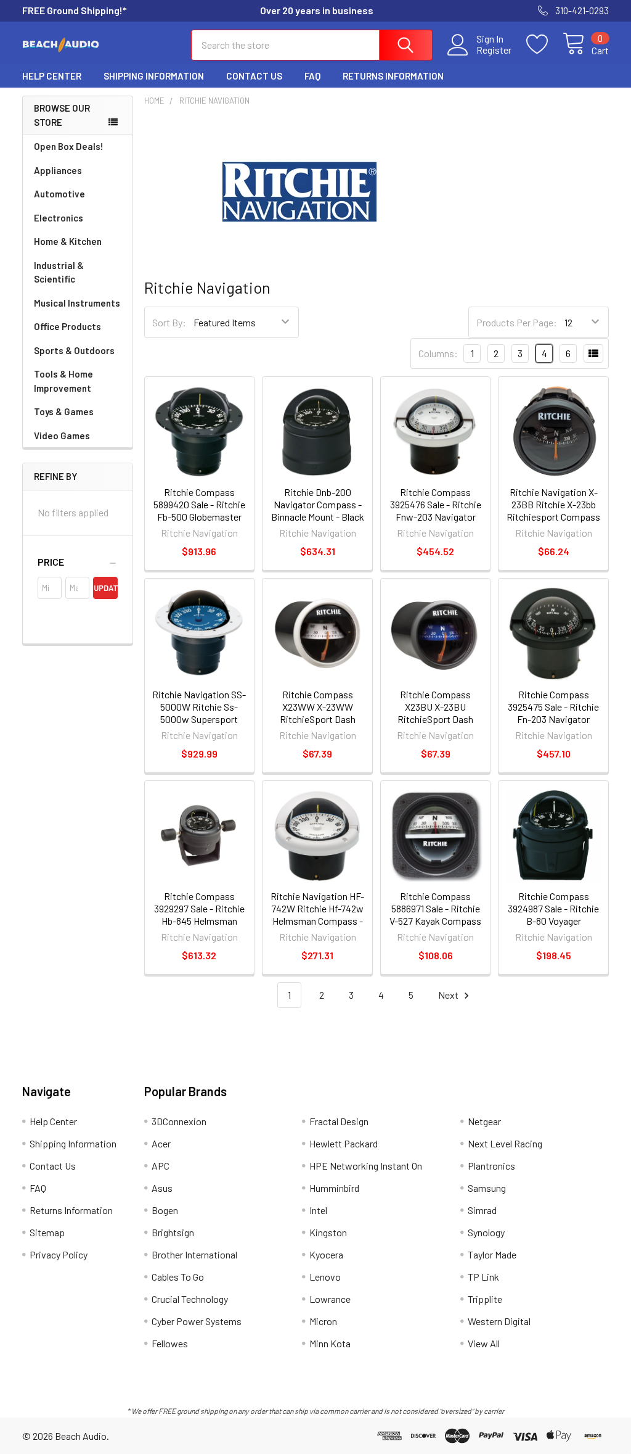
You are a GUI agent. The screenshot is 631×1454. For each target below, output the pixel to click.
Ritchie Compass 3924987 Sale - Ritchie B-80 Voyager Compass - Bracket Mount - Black (553, 920)
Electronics (58, 217)
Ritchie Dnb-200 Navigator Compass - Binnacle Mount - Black (317, 504)
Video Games (62, 435)
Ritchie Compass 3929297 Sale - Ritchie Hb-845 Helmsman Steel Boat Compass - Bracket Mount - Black (199, 920)
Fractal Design (338, 1121)
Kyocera (326, 1254)
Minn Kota (330, 1343)
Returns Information (393, 75)
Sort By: (169, 322)
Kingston (328, 1232)
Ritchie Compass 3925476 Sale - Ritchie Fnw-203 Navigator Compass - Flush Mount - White (435, 516)
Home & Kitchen (68, 241)
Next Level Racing (505, 1143)
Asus (162, 1188)
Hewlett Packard (343, 1143)
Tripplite (485, 1299)
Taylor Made (492, 1254)
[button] (78, 562)
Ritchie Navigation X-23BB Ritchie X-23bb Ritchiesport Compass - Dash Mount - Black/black (553, 516)
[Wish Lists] (544, 44)
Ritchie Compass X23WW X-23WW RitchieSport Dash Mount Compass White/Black (318, 719)
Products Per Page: (516, 322)
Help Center (51, 75)
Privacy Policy (59, 1254)
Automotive (59, 193)
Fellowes (170, 1343)
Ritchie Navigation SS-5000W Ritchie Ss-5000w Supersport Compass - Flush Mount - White (199, 719)
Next (449, 995)
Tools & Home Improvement (63, 381)
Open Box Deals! (69, 146)
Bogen (165, 1210)
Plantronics (491, 1165)
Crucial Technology (190, 1299)
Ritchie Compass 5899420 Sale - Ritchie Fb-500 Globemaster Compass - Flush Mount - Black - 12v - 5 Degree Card (199, 523)
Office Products (67, 326)
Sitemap (47, 1232)
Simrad (482, 1210)
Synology (486, 1232)
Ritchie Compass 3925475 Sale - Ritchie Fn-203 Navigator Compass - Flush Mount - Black (553, 719)
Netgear (484, 1121)
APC (160, 1165)
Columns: (438, 353)
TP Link (483, 1277)
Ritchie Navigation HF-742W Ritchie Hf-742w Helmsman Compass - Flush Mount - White (317, 914)
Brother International (194, 1254)
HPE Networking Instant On (365, 1165)
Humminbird (334, 1188)
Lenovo (325, 1277)
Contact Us (254, 75)
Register (493, 50)
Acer (161, 1143)
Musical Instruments (77, 302)
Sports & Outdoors (74, 350)
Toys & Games (64, 411)
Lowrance (330, 1299)
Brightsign (173, 1232)
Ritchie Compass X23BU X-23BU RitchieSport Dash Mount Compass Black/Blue (435, 719)
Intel (318, 1210)
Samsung (487, 1188)
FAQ (312, 75)
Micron (323, 1321)
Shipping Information (154, 75)
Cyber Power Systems (197, 1321)
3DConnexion (179, 1121)
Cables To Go (178, 1277)
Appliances (58, 170)
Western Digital (499, 1321)
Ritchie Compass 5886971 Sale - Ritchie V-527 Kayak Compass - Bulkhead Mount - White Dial (435, 920)
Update (105, 588)
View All (484, 1343)
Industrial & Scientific (59, 272)
